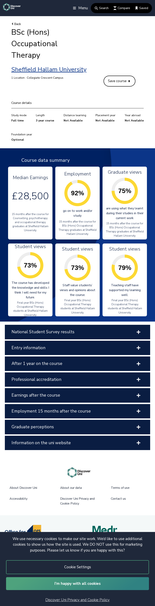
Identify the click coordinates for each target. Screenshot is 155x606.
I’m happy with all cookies (77, 583)
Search (104, 8)
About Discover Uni (23, 488)
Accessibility (18, 498)
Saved (143, 8)
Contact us (118, 498)
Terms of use (120, 488)
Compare (124, 8)
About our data (71, 488)
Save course (117, 81)
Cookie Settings (77, 567)
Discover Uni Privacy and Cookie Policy (77, 600)
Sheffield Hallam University (48, 69)
